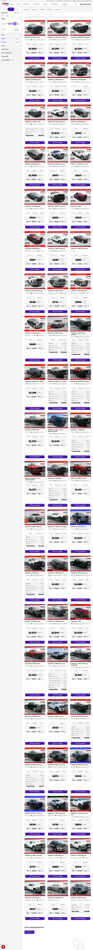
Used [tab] (17, 9)
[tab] (28, 44)
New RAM (41, 9)
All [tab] (11, 9)
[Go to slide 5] (39, 34)
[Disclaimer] (26, 131)
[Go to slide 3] (35, 34)
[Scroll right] (43, 39)
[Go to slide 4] (37, 34)
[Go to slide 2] (33, 34)
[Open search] (76, 4)
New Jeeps (34, 9)
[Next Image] (43, 28)
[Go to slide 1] (31, 34)
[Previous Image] (26, 28)
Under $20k (26, 9)
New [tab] (4, 9)
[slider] (3, 23)
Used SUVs (49, 9)
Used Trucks (58, 9)
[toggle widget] (3, 947)
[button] (26, 28)
